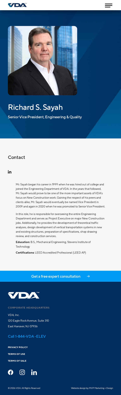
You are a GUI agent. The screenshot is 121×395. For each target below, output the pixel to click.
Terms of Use (16, 354)
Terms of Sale (17, 361)
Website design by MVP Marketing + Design (92, 388)
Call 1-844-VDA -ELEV (27, 336)
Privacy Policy (18, 347)
